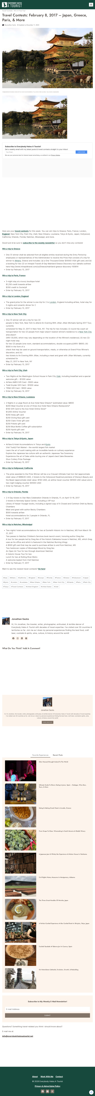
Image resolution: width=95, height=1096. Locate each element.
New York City (85, 332)
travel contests (22, 231)
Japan (85, 578)
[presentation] (20, 770)
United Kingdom (32, 587)
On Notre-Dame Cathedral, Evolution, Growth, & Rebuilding (58, 970)
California (22, 578)
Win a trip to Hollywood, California (17, 468)
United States (46, 587)
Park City (87, 582)
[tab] (40, 755)
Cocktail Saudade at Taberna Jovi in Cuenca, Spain (55, 947)
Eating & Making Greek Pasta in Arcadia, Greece (55, 808)
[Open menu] (91, 4)
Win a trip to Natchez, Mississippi (17, 524)
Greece (66, 578)
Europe (41, 578)
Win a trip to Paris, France (14, 275)
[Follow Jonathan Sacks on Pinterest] (26, 638)
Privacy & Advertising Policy (47, 1086)
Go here (41, 569)
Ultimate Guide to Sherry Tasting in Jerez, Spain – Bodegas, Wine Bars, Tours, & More (62, 786)
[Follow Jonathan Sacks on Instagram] (17, 638)
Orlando (70, 582)
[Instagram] (47, 1091)
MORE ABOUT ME (47, 722)
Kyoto (47, 444)
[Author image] (3, 25)
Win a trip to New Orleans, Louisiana (18, 397)
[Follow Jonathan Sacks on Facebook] (13, 638)
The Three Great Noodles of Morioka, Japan (53, 900)
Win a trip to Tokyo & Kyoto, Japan (17, 438)
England (6, 234)
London (53, 302)
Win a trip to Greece (11, 249)
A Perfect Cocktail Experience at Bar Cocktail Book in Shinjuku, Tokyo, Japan (64, 923)
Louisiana (23, 582)
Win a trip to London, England (15, 296)
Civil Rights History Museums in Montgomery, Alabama (57, 877)
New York (46, 582)
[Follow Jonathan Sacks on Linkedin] (22, 638)
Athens (18, 261)
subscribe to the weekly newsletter (39, 243)
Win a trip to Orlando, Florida (15, 492)
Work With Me (47, 1076)
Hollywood (76, 578)
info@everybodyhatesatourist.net (17, 1036)
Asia (5, 578)
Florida (49, 578)
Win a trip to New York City (14, 314)
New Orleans (35, 582)
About (35, 1076)
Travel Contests (17, 587)
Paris (78, 582)
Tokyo (6, 587)
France (58, 578)
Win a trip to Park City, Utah (14, 370)
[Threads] (52, 1091)
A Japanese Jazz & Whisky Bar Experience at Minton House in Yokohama (63, 854)
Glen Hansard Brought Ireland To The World (53, 762)
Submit (47, 1015)
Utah (58, 376)
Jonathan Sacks (11, 25)
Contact (59, 1076)
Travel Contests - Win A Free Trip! (14, 11)
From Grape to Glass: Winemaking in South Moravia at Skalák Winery (62, 831)
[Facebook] (43, 1091)
